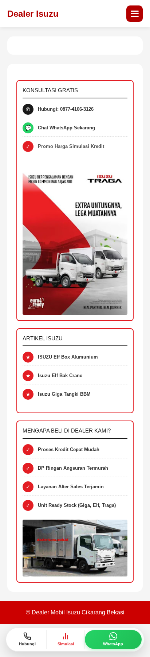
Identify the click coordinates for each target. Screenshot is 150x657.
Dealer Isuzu (33, 14)
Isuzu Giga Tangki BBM (64, 394)
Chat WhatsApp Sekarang (66, 127)
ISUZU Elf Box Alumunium (68, 357)
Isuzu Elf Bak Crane (60, 375)
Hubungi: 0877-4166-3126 (66, 109)
